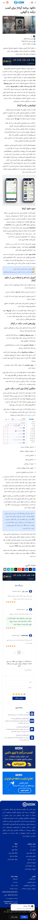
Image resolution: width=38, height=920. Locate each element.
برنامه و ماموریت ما (12, 898)
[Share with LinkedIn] (26, 569)
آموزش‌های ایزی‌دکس (22, 727)
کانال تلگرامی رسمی (15, 244)
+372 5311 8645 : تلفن (11, 895)
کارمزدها (15, 879)
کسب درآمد (14, 885)
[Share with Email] (4, 569)
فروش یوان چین (30, 856)
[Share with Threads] (15, 569)
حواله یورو (15, 850)
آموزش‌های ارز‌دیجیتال (22, 735)
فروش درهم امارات (30, 869)
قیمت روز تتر (30, 528)
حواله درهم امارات (12, 859)
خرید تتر (33, 846)
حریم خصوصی (31, 882)
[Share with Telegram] (8, 569)
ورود (4, 2)
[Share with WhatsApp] (12, 569)
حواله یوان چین (13, 853)
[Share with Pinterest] (23, 569)
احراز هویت (32, 879)
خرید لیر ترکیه (31, 859)
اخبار (27, 712)
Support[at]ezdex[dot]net (10, 892)
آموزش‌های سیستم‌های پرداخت (20, 719)
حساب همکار (14, 889)
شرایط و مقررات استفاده (28, 889)
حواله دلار (15, 846)
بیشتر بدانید (14, 917)
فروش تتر (32, 850)
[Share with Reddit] (19, 569)
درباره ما (15, 882)
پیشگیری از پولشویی (29, 885)
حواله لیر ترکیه (14, 856)
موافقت (24, 917)
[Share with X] (30, 569)
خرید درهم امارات (30, 866)
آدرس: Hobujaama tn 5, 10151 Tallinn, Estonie (11, 903)
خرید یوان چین (30, 853)
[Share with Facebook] (33, 569)
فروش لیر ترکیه (31, 863)
